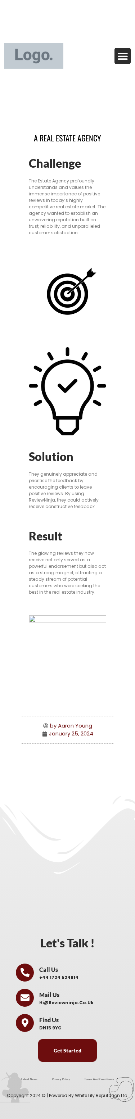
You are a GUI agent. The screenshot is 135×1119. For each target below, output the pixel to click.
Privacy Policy (61, 1079)
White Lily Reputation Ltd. (102, 1095)
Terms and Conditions (99, 1079)
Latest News (29, 1079)
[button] (122, 56)
